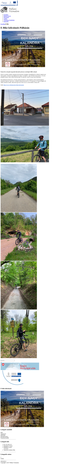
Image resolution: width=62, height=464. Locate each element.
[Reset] (1, 362)
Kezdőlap (3, 24)
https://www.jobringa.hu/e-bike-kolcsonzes (13, 85)
